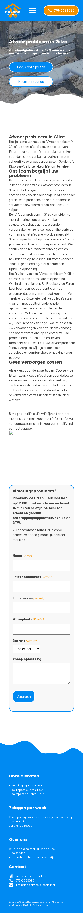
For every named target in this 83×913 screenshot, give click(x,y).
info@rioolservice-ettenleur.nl (35, 885)
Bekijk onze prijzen (31, 67)
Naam (23, 555)
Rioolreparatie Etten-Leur (26, 794)
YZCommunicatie (41, 905)
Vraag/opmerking (27, 659)
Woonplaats (28, 619)
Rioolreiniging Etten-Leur (25, 785)
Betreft (24, 640)
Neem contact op (31, 81)
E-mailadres (28, 598)
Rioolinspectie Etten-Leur (26, 790)
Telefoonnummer (32, 576)
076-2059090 (23, 825)
